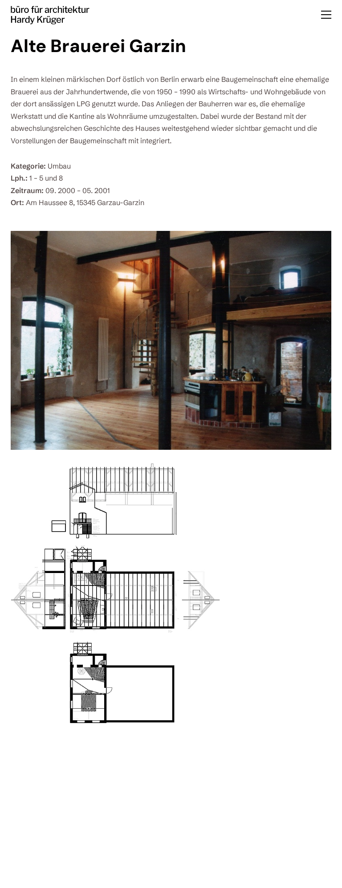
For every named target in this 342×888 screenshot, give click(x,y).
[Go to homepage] (50, 14)
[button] (326, 14)
